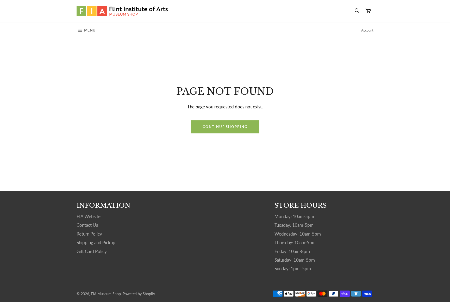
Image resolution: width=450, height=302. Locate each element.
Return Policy (89, 234)
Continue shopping (225, 127)
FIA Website (89, 216)
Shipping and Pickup (96, 242)
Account (367, 30)
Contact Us (87, 225)
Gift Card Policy (92, 251)
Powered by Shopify (139, 294)
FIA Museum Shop (106, 294)
